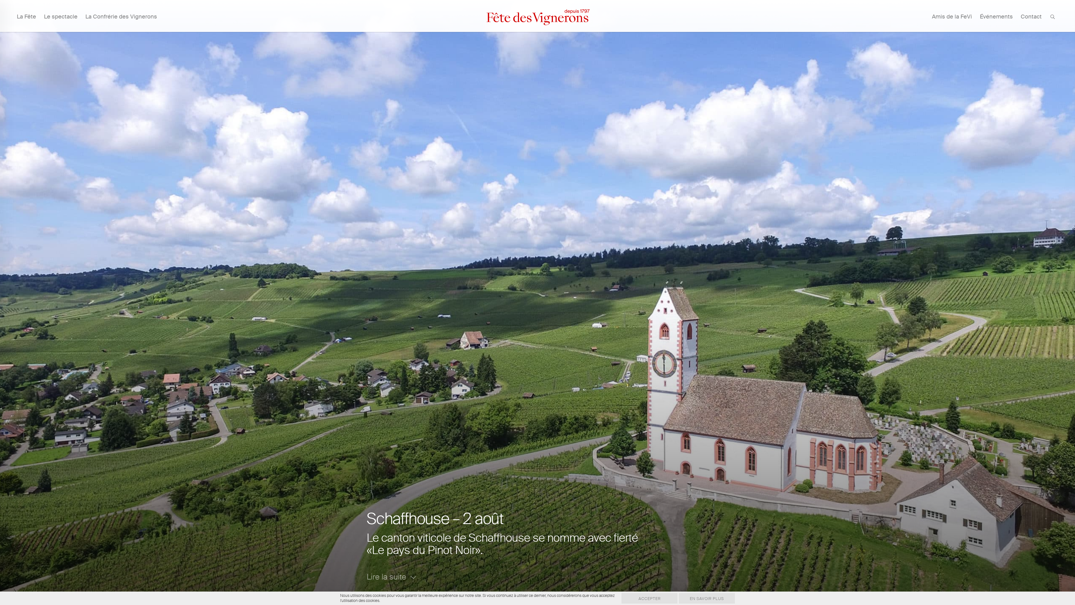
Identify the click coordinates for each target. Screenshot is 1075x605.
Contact (1031, 16)
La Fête (26, 16)
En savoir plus (707, 598)
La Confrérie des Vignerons (121, 16)
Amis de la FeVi (952, 16)
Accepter (650, 598)
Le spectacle (61, 16)
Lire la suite (386, 577)
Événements (996, 16)
